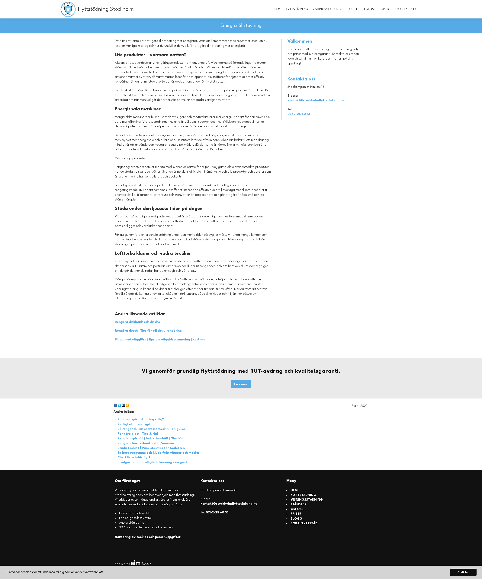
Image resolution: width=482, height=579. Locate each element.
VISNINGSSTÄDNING (327, 9)
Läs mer (241, 384)
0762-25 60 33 (299, 114)
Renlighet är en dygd (133, 424)
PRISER (384, 9)
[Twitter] (119, 405)
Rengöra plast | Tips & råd (137, 433)
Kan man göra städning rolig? (140, 419)
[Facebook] (115, 405)
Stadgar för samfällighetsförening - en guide (152, 462)
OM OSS (370, 9)
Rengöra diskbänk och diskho (137, 322)
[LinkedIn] (123, 405)
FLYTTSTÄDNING (296, 9)
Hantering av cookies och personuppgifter (147, 537)
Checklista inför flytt (133, 457)
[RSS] (127, 405)
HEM (277, 9)
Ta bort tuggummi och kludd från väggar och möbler (158, 452)
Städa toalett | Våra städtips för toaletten (151, 448)
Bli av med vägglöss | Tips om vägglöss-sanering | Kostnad (160, 339)
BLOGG (296, 518)
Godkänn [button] (463, 572)
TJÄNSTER (352, 9)
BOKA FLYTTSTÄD (406, 9)
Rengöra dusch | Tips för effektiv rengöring (148, 330)
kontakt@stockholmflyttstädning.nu (316, 100)
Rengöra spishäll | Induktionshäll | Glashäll (150, 438)
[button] (104, 572)
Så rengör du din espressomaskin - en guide (151, 429)
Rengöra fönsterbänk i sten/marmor (145, 443)
